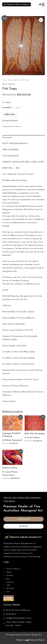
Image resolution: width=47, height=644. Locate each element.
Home (4, 80)
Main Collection (14, 80)
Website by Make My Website (30, 640)
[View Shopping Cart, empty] (40, 4)
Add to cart (10, 114)
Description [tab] (7, 137)
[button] (41, 20)
